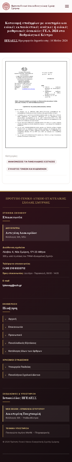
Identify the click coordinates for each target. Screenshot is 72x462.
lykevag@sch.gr (12, 285)
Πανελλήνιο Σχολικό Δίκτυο (24, 374)
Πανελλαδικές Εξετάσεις (22, 342)
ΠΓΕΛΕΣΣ (11, 40)
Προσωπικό (15, 334)
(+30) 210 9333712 (14, 268)
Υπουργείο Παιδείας (19, 366)
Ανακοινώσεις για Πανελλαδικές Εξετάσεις (31, 161)
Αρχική (12, 318)
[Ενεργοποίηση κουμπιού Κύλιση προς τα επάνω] (65, 455)
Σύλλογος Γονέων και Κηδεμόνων (27, 169)
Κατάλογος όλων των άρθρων (25, 351)
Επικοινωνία (15, 326)
